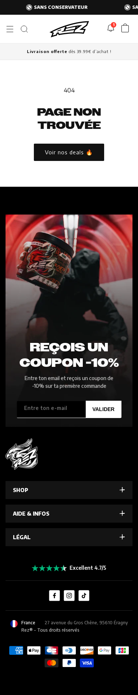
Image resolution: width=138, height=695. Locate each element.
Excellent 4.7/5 (88, 568)
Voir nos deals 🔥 (69, 152)
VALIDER (103, 409)
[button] (10, 29)
